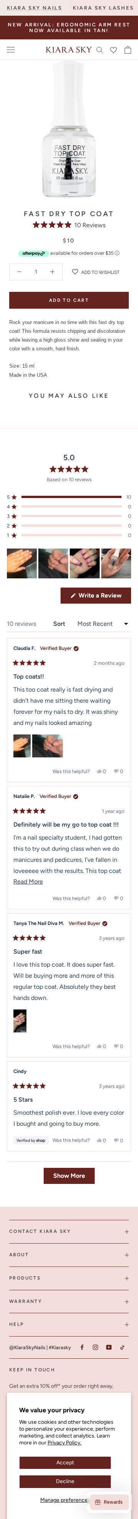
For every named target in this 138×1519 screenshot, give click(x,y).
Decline (65, 1481)
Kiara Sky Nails (34, 8)
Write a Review (104, 597)
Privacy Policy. (64, 1442)
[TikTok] (122, 1347)
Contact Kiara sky (40, 1231)
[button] (69, 225)
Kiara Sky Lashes (103, 8)
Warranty (25, 1301)
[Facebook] (82, 1347)
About (19, 1254)
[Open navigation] (11, 50)
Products (25, 1278)
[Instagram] (95, 1347)
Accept (65, 1462)
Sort (60, 623)
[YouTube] (108, 1347)
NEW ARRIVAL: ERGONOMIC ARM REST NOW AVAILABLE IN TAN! (69, 28)
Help (16, 1324)
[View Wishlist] (113, 49)
